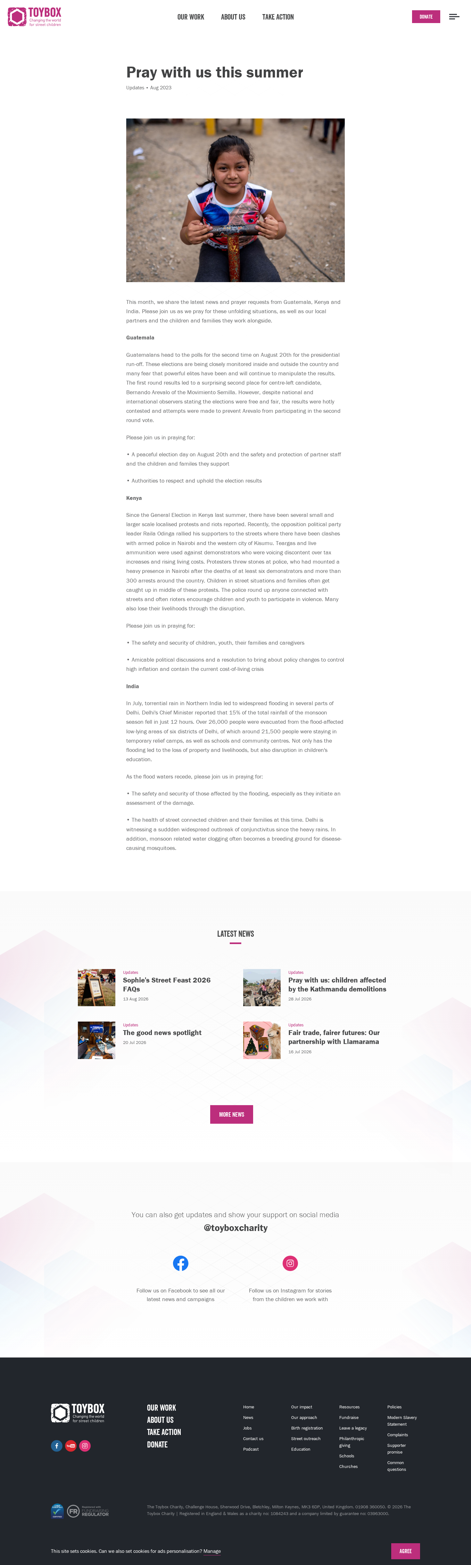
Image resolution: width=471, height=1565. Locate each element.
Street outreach (306, 1438)
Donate (426, 16)
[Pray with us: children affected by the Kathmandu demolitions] (262, 987)
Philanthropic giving (351, 1442)
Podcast (251, 1449)
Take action (278, 16)
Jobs (247, 1428)
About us (233, 16)
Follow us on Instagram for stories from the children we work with (290, 1294)
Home (248, 1407)
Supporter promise (396, 1449)
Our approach (304, 1417)
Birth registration (307, 1428)
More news (231, 1114)
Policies (394, 1407)
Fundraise (349, 1417)
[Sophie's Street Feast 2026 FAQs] (96, 987)
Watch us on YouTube (71, 1446)
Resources (349, 1407)
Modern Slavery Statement (402, 1421)
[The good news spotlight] (96, 1039)
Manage (212, 1551)
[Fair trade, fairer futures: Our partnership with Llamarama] (262, 1039)
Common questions (396, 1466)
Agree (406, 1551)
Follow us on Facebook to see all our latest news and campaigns (180, 1294)
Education (300, 1449)
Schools (346, 1456)
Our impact (301, 1407)
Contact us (253, 1438)
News (248, 1417)
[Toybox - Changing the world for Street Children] (35, 18)
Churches (348, 1466)
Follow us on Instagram (85, 1446)
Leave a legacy (353, 1428)
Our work (191, 16)
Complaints (397, 1434)
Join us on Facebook (56, 1446)
